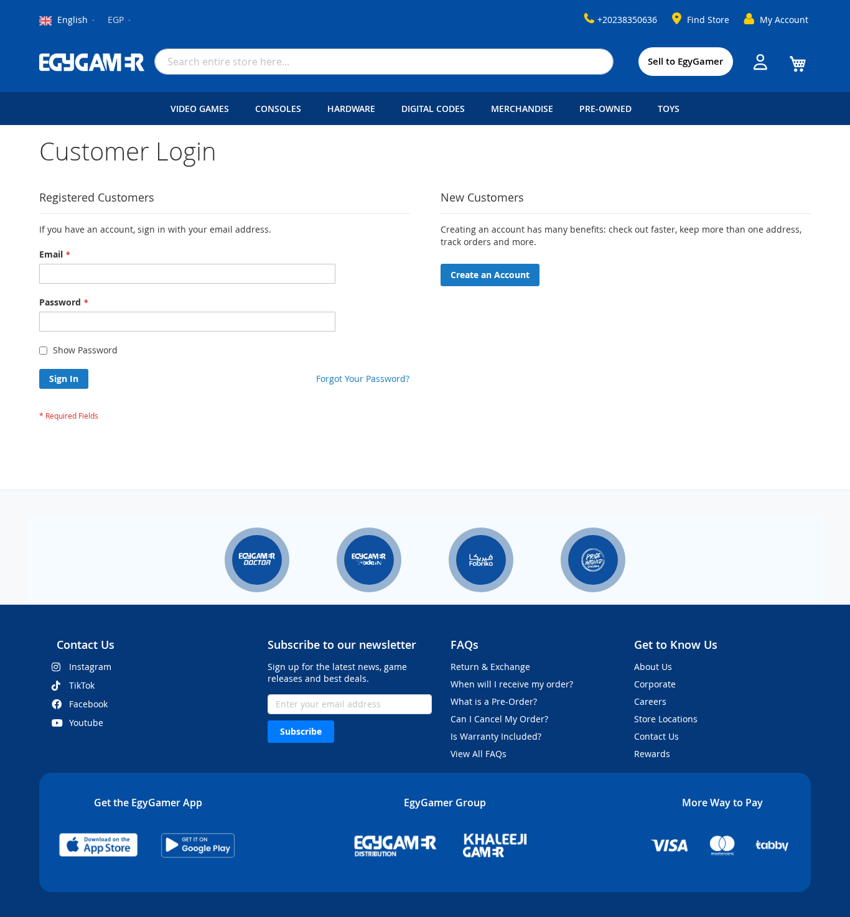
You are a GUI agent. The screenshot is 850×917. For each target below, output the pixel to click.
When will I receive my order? (512, 684)
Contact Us (656, 736)
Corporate (655, 684)
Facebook (88, 704)
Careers (650, 701)
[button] (120, 20)
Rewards (652, 754)
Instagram (90, 667)
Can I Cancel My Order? (499, 719)
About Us (653, 667)
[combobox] (384, 62)
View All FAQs (479, 754)
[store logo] (92, 62)
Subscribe (301, 731)
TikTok (82, 685)
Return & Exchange (490, 667)
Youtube (86, 722)
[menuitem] (202, 108)
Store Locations (666, 719)
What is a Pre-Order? (494, 701)
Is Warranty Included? (496, 736)
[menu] (425, 108)
